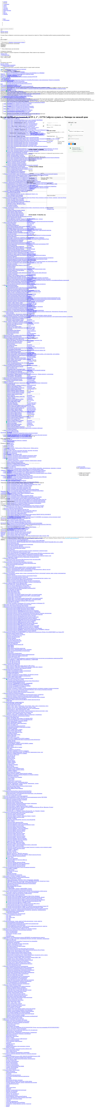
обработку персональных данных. (17, 42)
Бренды (5, 13)
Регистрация (6, 20)
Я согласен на (13, 42)
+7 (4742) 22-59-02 (5, 55)
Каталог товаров (4, 63)
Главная (5, 1)
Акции (5, 5)
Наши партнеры (7, 10)
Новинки (5, 14)
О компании (6, 4)
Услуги (5, 6)
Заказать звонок (4, 31)
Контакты (5, 9)
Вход (4, 19)
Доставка (5, 8)
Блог (4, 11)
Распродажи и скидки (8, 66)
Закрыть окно (4, 53)
